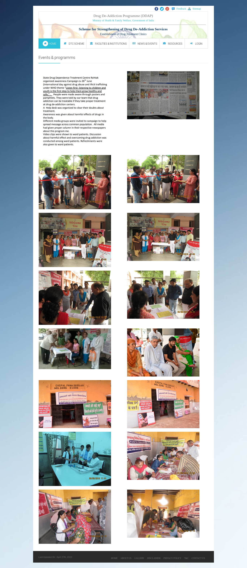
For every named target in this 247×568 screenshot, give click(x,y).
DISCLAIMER (154, 558)
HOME (114, 558)
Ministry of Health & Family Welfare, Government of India (123, 20)
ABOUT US (125, 558)
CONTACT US (198, 558)
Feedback (181, 8)
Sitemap (197, 8)
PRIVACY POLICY (172, 558)
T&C (186, 558)
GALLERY (139, 558)
